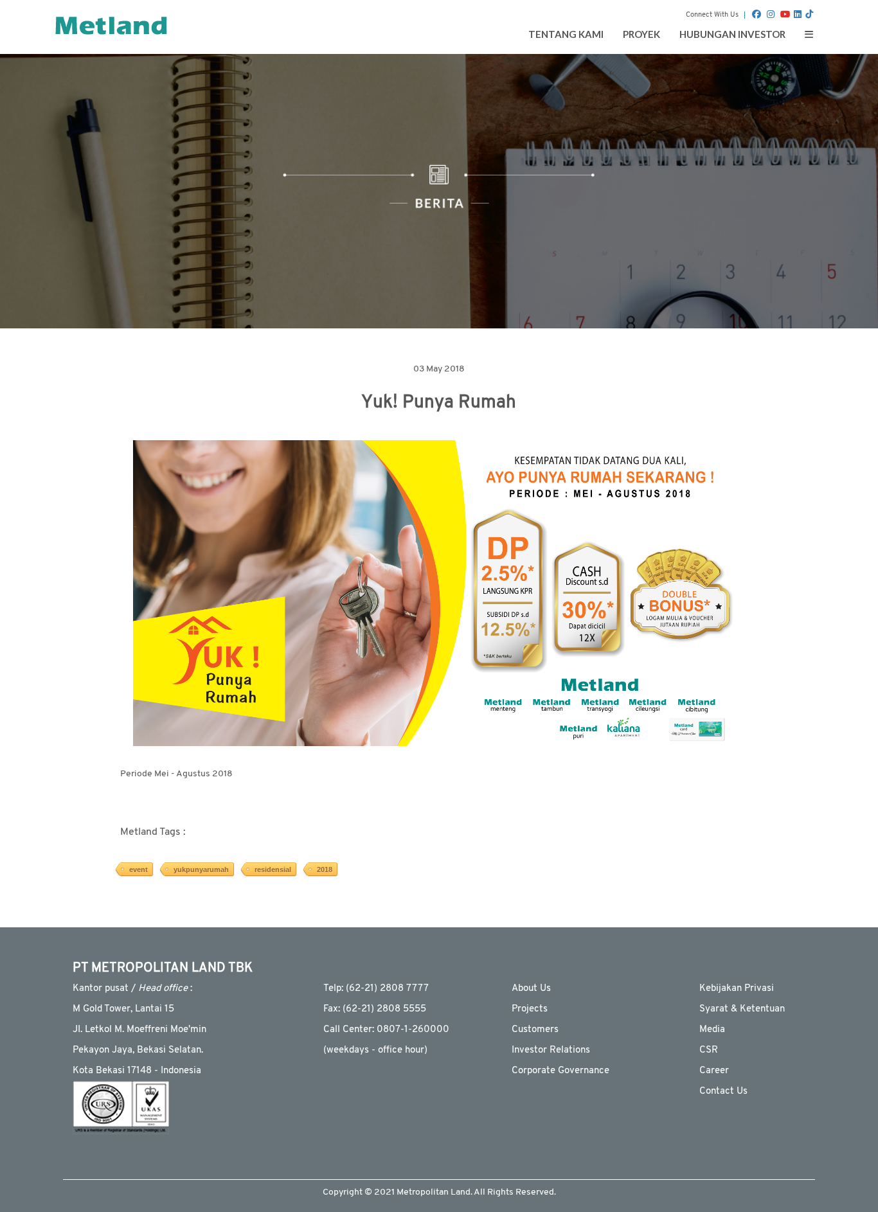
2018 (324, 869)
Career (714, 1071)
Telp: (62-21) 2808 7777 (376, 989)
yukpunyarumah (201, 869)
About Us (531, 989)
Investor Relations (551, 1050)
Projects (530, 1009)
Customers (535, 1030)
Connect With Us (712, 15)
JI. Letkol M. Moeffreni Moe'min (139, 1030)
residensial (273, 869)
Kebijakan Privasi (736, 989)
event (138, 869)
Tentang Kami (566, 34)
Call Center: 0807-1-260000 (386, 1030)
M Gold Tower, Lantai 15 (123, 1009)
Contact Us (723, 1091)
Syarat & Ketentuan (742, 1009)
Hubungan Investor (732, 34)
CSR (708, 1050)
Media (712, 1030)
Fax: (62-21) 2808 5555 (374, 1009)
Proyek (641, 34)
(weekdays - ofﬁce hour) (375, 1050)
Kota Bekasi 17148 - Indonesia (137, 1071)
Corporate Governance (560, 1071)
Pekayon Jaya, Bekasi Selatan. (138, 1050)
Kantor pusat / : (132, 989)
